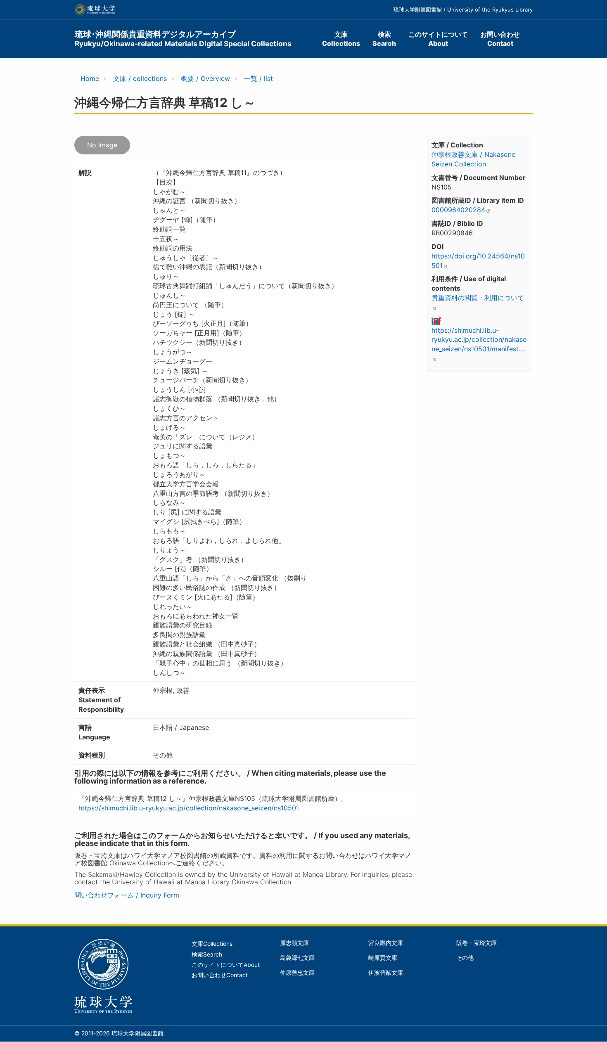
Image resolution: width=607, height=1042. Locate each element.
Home (90, 78)
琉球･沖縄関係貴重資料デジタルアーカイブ (183, 38)
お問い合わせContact (500, 38)
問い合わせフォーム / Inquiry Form (126, 895)
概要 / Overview (205, 78)
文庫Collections (341, 38)
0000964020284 (458, 210)
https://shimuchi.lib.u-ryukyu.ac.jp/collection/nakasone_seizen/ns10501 (188, 808)
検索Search (384, 38)
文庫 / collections (140, 78)
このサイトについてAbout (438, 38)
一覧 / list (258, 78)
